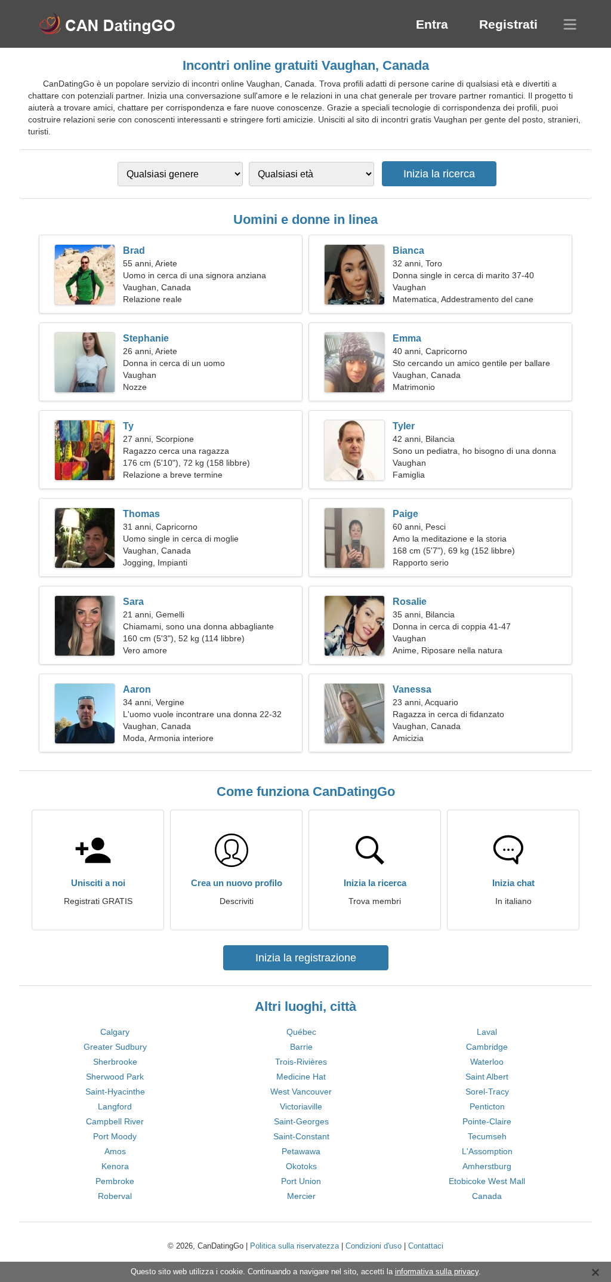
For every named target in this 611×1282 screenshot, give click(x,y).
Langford (115, 1106)
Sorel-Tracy (487, 1091)
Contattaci (425, 1245)
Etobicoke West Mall (487, 1181)
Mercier (301, 1196)
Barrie (301, 1047)
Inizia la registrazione (305, 958)
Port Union (301, 1181)
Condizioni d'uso (373, 1245)
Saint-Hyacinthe (115, 1091)
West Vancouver (301, 1091)
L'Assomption (487, 1151)
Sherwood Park (115, 1076)
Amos (115, 1151)
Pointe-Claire (486, 1121)
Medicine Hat (301, 1076)
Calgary (114, 1032)
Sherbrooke (115, 1061)
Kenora (115, 1166)
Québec (301, 1032)
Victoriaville (301, 1106)
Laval (487, 1032)
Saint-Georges (301, 1121)
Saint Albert (486, 1076)
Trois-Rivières (301, 1061)
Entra (432, 24)
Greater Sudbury (115, 1047)
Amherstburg (486, 1166)
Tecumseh (487, 1136)
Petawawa (301, 1151)
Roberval (115, 1196)
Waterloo (487, 1061)
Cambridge (487, 1047)
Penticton (487, 1106)
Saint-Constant (301, 1136)
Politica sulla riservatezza (294, 1245)
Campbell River (115, 1121)
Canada (487, 1196)
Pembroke (114, 1181)
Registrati (508, 24)
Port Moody (115, 1136)
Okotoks (301, 1166)
